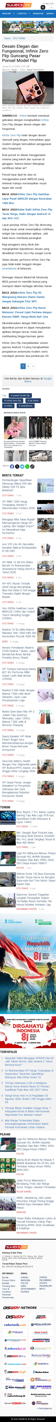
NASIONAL (26, 1280)
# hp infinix (33, 400)
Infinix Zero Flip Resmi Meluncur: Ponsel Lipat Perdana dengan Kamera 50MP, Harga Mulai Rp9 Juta (27, 312)
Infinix (23, 116)
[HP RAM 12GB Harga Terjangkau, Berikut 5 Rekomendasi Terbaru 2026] (45, 507)
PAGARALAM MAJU (45, 1287)
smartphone (9, 269)
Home (7, 38)
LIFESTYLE (22, 13)
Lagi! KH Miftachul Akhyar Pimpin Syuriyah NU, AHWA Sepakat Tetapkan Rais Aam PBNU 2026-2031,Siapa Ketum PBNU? (36, 858)
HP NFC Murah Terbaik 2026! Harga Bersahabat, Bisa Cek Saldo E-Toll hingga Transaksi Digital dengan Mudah (18, 590)
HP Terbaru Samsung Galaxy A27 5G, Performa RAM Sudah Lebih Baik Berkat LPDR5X (19, 674)
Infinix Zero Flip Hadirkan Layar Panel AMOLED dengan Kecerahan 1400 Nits (27, 198)
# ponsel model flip (20, 395)
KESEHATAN (38, 13)
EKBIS (23, 1286)
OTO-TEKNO (19, 38)
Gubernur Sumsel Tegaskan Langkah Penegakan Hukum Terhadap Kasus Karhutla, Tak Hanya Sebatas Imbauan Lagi (34, 900)
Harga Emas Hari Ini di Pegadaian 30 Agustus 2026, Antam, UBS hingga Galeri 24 (26, 1099)
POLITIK (24, 1283)
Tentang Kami (8, 1286)
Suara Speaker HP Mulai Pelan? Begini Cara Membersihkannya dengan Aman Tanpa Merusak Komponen (17, 743)
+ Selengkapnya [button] (44, 1408)
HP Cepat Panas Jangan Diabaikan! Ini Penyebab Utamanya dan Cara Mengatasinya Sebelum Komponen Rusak (16, 789)
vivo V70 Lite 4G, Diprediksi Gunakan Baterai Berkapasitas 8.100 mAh (19, 547)
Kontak (5, 1277)
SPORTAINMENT (28, 1289)
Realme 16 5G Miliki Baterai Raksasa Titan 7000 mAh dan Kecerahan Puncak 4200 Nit (19, 633)
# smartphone (25, 405)
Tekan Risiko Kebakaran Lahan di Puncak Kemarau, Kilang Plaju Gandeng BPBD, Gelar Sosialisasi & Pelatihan (36, 1223)
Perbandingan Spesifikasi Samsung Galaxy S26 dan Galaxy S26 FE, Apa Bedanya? (17, 485)
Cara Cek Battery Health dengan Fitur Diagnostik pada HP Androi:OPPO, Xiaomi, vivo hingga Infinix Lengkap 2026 (19, 766)
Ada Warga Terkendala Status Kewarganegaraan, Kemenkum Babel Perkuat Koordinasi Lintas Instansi (24, 1124)
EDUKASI (50, 13)
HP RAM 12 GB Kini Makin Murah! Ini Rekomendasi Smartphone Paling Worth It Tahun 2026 (18, 567)
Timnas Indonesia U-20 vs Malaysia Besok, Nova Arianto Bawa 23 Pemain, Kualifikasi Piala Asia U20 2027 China (25, 1086)
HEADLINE (6, 13)
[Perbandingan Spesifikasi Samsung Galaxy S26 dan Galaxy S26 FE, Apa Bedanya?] (45, 486)
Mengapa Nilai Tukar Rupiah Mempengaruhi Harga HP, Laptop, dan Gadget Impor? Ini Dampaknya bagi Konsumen (18, 526)
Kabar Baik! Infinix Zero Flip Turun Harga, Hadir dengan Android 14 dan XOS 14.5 (27, 214)
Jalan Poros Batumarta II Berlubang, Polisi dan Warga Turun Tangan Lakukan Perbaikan (36, 1184)
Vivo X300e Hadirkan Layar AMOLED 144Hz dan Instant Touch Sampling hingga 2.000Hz (18, 613)
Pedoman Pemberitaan (8, 1296)
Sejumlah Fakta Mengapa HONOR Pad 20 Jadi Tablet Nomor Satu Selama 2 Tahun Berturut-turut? (27, 1062)
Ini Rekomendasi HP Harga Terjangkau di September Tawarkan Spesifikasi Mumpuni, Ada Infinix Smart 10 (27, 1074)
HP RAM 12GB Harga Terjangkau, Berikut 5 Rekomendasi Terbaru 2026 (18, 505)
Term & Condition (6, 1290)
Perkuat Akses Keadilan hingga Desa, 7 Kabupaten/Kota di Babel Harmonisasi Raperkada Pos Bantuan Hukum (26, 1112)
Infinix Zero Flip (11, 135)
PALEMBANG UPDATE (45, 1282)
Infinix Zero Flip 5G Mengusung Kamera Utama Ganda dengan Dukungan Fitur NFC (23, 297)
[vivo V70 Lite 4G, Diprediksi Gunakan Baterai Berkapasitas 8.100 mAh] (45, 550)
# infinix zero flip (12, 400)
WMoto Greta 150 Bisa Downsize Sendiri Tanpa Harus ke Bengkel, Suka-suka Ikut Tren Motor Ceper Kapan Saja (36, 879)
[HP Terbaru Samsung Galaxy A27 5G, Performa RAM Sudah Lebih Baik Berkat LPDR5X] (45, 674)
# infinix (8, 405)
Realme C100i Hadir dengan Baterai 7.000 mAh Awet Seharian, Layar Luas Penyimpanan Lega (18, 695)
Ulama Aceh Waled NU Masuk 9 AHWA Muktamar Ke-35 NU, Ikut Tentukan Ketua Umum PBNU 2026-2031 (35, 1165)
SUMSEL (25, 1277)
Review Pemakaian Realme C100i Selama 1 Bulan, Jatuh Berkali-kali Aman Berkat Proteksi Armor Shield (18, 653)
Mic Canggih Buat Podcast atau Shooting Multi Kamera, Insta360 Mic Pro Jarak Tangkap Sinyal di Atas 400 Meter (36, 838)
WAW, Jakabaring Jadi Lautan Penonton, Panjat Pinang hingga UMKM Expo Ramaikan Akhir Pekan (35, 1203)
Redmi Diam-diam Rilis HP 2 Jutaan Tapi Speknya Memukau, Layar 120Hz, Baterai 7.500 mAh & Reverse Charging (18, 718)
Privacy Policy (8, 1280)
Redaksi (5, 1283)
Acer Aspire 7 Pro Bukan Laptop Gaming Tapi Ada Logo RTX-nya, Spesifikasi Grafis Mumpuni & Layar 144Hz (36, 817)
